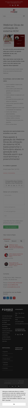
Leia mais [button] (7, 400)
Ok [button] (14, 404)
